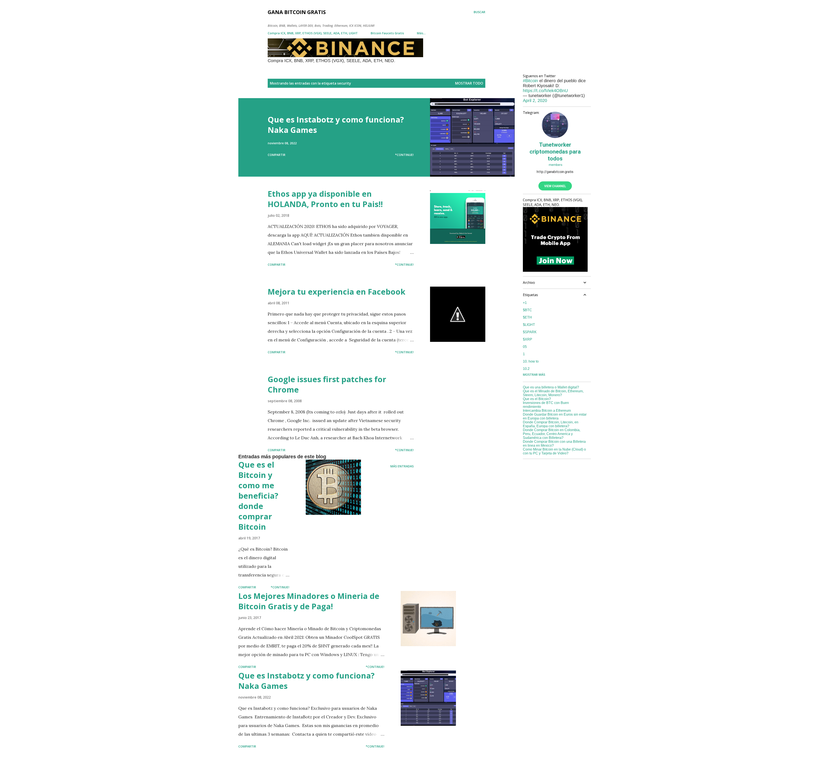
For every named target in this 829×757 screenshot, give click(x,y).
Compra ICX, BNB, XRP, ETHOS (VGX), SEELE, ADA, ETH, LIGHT (313, 33)
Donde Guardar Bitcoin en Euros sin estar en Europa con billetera (555, 416)
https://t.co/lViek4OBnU (545, 90)
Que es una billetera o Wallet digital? (551, 387)
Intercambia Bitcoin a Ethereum (547, 410)
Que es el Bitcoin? (537, 399)
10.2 (526, 369)
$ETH (527, 317)
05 (525, 347)
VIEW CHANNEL (555, 186)
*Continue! (404, 155)
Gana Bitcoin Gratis (297, 12)
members (555, 165)
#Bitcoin (530, 80)
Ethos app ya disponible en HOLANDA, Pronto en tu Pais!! (325, 198)
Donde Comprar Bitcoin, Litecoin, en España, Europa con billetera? (550, 424)
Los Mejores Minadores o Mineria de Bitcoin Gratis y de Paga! (308, 601)
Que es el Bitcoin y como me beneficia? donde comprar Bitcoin (258, 495)
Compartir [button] (276, 155)
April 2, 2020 (535, 100)
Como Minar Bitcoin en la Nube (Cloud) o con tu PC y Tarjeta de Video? (554, 451)
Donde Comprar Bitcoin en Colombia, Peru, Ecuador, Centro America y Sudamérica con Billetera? (551, 434)
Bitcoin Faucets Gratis (387, 33)
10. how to (531, 361)
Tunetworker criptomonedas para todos (555, 151)
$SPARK (530, 332)
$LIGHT (529, 325)
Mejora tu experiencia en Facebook (336, 291)
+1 (525, 303)
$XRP (527, 339)
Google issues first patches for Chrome (327, 384)
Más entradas (402, 466)
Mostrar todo (469, 83)
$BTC (527, 310)
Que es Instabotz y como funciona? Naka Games (336, 124)
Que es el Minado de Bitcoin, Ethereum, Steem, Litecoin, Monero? (553, 393)
